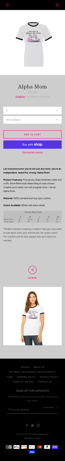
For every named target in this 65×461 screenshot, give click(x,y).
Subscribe (48, 407)
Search (25, 367)
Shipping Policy (26, 377)
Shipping (20, 96)
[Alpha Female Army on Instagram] (38, 425)
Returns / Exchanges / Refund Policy (33, 372)
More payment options (32, 152)
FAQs (10, 377)
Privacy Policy (49, 377)
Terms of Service (23, 382)
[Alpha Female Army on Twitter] (32, 425)
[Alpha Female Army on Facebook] (27, 425)
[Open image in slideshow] (32, 42)
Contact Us (45, 382)
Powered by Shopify (32, 438)
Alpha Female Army (32, 5)
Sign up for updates (32, 391)
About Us (39, 367)
